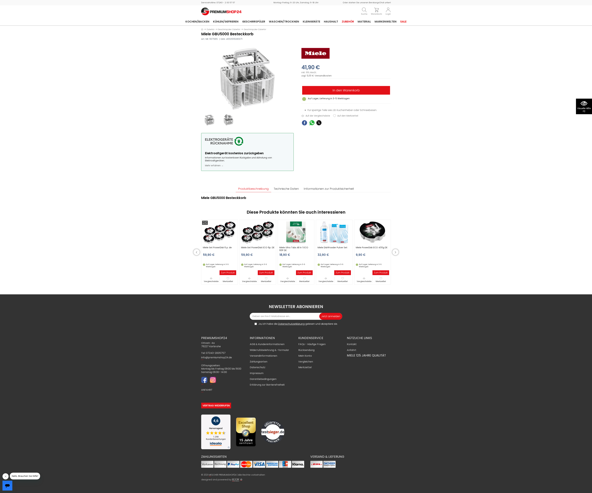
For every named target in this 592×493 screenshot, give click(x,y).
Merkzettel (228, 281)
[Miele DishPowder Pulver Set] (334, 232)
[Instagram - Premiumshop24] (213, 380)
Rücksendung (306, 350)
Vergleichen (305, 361)
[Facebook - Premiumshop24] (204, 380)
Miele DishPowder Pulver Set (332, 247)
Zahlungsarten (258, 361)
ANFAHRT (206, 390)
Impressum (256, 373)
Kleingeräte (311, 21)
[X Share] (318, 123)
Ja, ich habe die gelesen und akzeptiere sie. (298, 324)
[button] (196, 252)
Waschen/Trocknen (284, 21)
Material (364, 21)
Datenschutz (257, 367)
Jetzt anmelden (330, 316)
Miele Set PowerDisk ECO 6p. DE (257, 247)
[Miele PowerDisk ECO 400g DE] (372, 232)
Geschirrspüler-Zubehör (229, 29)
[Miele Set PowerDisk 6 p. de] (219, 232)
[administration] (241, 480)
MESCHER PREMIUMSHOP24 (222, 474)
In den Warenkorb (346, 90)
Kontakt (352, 344)
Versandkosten (323, 75)
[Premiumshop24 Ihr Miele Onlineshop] (221, 11)
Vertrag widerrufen (216, 405)
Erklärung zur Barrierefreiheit (267, 385)
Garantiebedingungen (263, 379)
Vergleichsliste (211, 281)
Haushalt (331, 21)
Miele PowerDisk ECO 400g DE (371, 247)
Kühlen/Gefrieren (225, 21)
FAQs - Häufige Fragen (312, 344)
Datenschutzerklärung (291, 324)
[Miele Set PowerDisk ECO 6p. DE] (257, 232)
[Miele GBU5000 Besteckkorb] (247, 78)
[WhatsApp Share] (311, 123)
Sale (403, 21)
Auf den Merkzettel (347, 115)
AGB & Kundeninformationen (267, 344)
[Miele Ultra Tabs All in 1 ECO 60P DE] (296, 232)
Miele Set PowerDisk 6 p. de (217, 247)
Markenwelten (386, 21)
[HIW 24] (235, 479)
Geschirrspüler (253, 21)
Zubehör (348, 21)
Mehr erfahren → (214, 165)
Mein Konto (305, 356)
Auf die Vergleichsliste (317, 115)
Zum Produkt (228, 272)
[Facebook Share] (304, 123)
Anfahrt (351, 350)
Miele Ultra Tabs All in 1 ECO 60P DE (293, 249)
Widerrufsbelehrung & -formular (269, 350)
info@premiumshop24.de (216, 357)
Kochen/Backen (197, 21)
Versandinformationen (263, 356)
